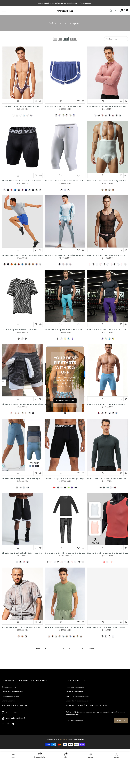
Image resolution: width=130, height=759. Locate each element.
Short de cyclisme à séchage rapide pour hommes (74, 479)
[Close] (81, 349)
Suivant (91, 649)
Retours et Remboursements (77, 696)
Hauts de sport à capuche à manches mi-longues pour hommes (39, 627)
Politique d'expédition (74, 692)
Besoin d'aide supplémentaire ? (78, 701)
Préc (38, 649)
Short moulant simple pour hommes (23, 181)
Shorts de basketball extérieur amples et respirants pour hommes (41, 553)
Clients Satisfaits (8, 701)
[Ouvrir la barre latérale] (3, 383)
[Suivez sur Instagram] (8, 723)
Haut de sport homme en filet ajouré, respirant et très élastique (41, 330)
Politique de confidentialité (12, 692)
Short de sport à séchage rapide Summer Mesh (30, 404)
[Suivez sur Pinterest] (13, 723)
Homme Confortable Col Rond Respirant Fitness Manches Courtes (83, 627)
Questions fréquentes (75, 687)
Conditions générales (10, 696)
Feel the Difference (65, 400)
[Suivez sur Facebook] (3, 723)
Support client (11, 712)
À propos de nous (9, 687)
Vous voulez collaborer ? (15, 718)
